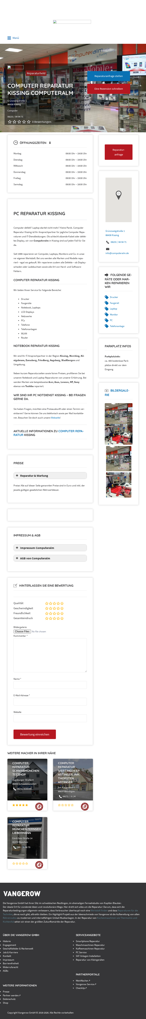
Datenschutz (9, 999)
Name (17, 678)
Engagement (9, 945)
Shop (5, 1002)
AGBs (5, 970)
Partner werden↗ (12, 995)
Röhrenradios (10, 917)
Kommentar (20, 635)
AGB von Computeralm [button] (35, 558)
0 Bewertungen (41, 122)
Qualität (18, 603)
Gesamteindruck (23, 618)
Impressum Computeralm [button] (37, 548)
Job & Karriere (10, 952)
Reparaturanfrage (119, 152)
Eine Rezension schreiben (108, 88)
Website (17, 712)
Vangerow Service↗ (86, 984)
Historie (7, 941)
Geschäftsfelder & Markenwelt (18, 948)
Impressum (8, 959)
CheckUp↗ (81, 988)
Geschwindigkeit (23, 608)
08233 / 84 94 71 (118, 242)
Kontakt (7, 956)
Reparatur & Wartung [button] (34, 475)
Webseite (55, 417)
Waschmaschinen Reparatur (90, 945)
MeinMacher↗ (83, 980)
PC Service (81, 952)
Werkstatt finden (99, 910)
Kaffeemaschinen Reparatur (90, 948)
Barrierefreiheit (11, 963)
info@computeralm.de (117, 253)
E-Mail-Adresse (21, 695)
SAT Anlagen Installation (88, 956)
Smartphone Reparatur (88, 941)
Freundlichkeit (21, 613)
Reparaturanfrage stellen (108, 76)
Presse (6, 991)
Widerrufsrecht (10, 967)
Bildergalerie (20, 627)
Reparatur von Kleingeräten (90, 959)
